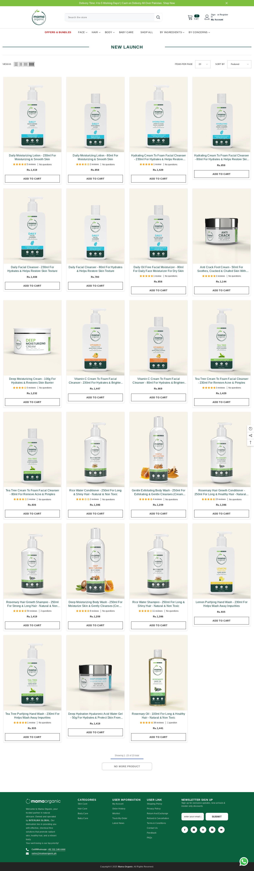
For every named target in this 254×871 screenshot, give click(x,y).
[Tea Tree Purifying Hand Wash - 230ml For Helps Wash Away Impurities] (32, 672)
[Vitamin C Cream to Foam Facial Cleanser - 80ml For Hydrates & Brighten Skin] (158, 338)
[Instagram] (194, 829)
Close (226, 3)
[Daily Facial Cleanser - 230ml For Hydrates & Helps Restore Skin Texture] (32, 226)
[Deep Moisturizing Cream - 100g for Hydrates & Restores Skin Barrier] (32, 338)
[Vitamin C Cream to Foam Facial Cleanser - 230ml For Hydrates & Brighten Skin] (95, 338)
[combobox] (109, 17)
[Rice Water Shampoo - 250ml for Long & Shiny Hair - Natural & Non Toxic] (158, 561)
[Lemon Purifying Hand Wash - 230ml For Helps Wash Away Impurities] (222, 561)
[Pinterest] (203, 829)
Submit (217, 816)
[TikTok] (212, 829)
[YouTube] (221, 829)
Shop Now (169, 3)
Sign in (213, 16)
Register (224, 15)
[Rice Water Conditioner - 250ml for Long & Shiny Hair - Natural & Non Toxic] (95, 449)
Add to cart (32, 178)
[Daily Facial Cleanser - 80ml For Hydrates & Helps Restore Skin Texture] (95, 226)
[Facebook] (184, 829)
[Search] (113, 17)
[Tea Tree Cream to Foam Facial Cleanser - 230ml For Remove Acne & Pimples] (222, 338)
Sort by (220, 64)
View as (7, 64)
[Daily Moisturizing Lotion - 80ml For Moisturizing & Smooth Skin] (95, 114)
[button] (16, 64)
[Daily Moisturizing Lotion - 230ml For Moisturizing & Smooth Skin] (32, 114)
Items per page (183, 64)
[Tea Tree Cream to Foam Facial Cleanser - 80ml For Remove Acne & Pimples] (32, 449)
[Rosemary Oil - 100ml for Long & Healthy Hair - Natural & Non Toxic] (158, 672)
